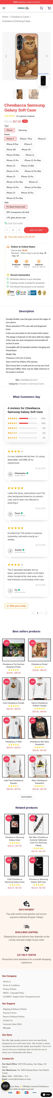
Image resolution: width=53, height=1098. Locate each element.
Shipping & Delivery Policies (15, 1009)
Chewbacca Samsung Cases (16, 21)
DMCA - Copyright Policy (13, 993)
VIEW (13, 658)
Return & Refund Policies (13, 1017)
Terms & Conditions (11, 985)
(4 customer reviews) (25, 116)
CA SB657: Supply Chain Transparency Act (21, 997)
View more (26, 797)
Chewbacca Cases (20, 17)
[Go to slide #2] (33, 94)
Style (6, 202)
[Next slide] (46, 56)
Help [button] (48, 1095)
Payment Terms (9, 1013)
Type (6, 126)
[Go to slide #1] (19, 94)
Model (7, 134)
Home (5, 17)
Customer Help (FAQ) (12, 1024)
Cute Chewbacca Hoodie (13, 703)
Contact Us (8, 1020)
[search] (41, 8)
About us (7, 981)
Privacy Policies (9, 989)
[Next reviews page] (46, 613)
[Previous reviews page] (32, 613)
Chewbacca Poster (39, 664)
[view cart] (49, 8)
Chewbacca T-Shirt (13, 742)
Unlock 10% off (5, 1086)
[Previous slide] (6, 56)
